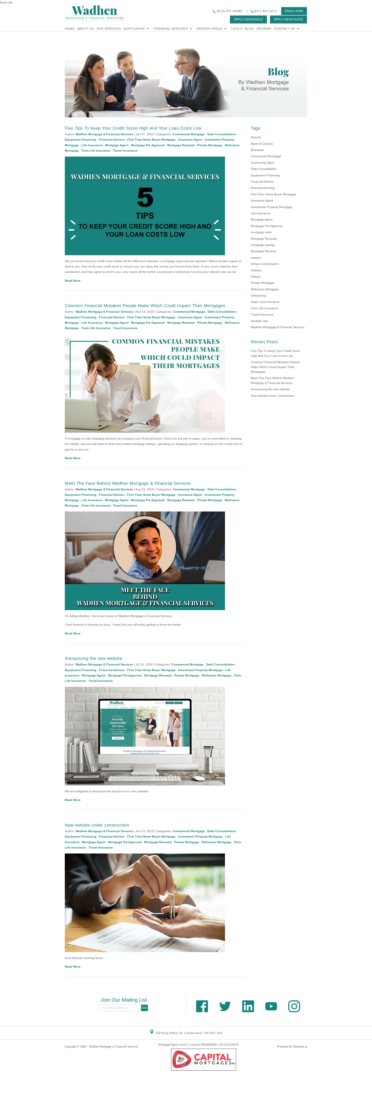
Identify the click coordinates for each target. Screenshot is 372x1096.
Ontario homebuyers (265, 264)
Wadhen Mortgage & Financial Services (277, 327)
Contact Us (284, 28)
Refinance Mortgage (216, 675)
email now (294, 11)
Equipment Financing (80, 139)
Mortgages (133, 28)
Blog (249, 28)
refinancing (258, 295)
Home (69, 28)
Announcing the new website (93, 658)
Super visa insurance (265, 301)
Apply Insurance (248, 19)
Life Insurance (91, 145)
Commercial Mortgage (189, 134)
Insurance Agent (190, 139)
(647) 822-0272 (265, 11)
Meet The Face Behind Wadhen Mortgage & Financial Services (128, 483)
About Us (85, 28)
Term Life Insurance (95, 150)
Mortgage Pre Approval (148, 145)
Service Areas (209, 28)
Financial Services (170, 28)
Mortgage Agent (117, 145)
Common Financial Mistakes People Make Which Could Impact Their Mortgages (145, 305)
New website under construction (97, 825)
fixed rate (6, 2)
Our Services (108, 28)
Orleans (256, 270)
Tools (236, 28)
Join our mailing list (124, 1000)
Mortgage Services (263, 251)
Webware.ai (300, 1046)
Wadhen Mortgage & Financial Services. (145, 616)
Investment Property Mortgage (200, 670)
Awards (256, 137)
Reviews (264, 28)
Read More (73, 280)
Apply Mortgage (288, 19)
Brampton (257, 150)
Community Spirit (262, 162)
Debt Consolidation (221, 134)
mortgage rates (261, 232)
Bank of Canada (262, 143)
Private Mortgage (209, 145)
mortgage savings (263, 245)
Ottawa (255, 276)
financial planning (262, 188)
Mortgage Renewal (181, 145)
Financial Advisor (112, 139)
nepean (256, 257)
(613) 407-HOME (229, 11)
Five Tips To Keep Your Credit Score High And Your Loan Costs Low (133, 128)
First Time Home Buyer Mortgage (151, 139)
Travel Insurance (125, 150)
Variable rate (259, 321)
